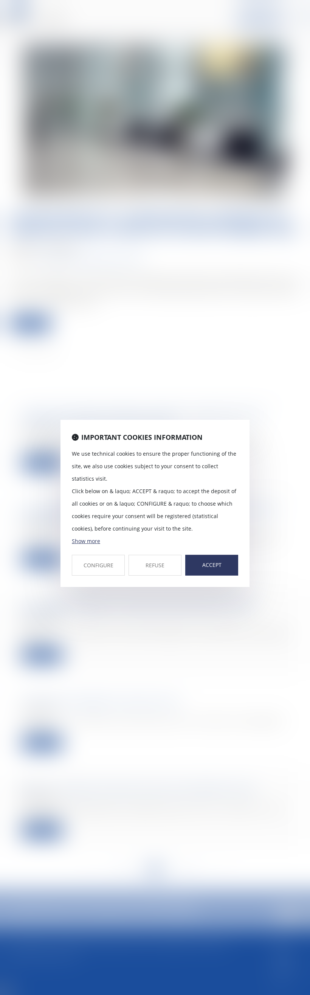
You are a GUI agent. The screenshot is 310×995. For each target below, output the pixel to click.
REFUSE (155, 565)
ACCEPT (212, 564)
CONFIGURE (98, 565)
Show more (86, 541)
